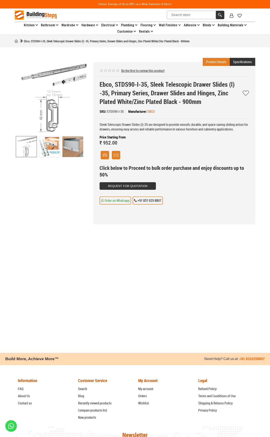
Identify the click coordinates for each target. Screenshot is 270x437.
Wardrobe (68, 25)
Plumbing (127, 25)
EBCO (151, 111)
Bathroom (48, 25)
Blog (81, 396)
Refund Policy (207, 389)
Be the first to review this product (143, 70)
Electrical (108, 25)
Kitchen (29, 25)
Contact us (25, 403)
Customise (125, 31)
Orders (142, 396)
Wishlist (143, 403)
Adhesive (190, 25)
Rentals (144, 31)
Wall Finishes (168, 25)
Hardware (88, 25)
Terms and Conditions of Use (217, 396)
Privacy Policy (207, 410)
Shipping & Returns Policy (215, 403)
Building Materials (230, 25)
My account (145, 389)
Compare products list (92, 410)
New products (87, 417)
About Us (24, 396)
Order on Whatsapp (117, 200)
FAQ (20, 389)
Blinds (207, 25)
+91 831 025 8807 (149, 200)
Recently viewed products (95, 403)
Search (82, 389)
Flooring (146, 25)
